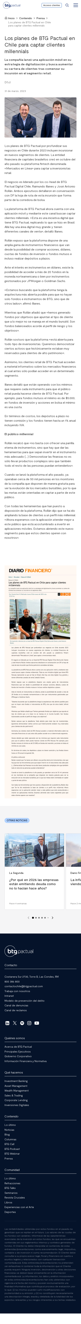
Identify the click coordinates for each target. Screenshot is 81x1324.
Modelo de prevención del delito (24, 1000)
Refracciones (12, 1183)
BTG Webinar (12, 1153)
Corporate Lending (16, 1100)
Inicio (11, 18)
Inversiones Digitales (17, 1105)
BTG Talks (10, 1187)
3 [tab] (38, 917)
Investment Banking (16, 1081)
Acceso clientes (51, 5)
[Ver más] (40, 681)
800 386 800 (12, 981)
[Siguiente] (52, 918)
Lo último (10, 1124)
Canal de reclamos (16, 1010)
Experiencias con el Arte (19, 1207)
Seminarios (11, 1192)
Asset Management (16, 1085)
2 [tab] (35, 917)
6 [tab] (48, 917)
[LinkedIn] (7, 1023)
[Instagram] (29, 1023)
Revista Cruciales (15, 1197)
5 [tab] (45, 917)
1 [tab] (32, 917)
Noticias (9, 1129)
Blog (7, 1134)
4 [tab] (42, 917)
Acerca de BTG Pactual (18, 1046)
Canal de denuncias (16, 1005)
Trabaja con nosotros (17, 991)
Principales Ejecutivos (18, 1051)
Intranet (9, 995)
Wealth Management (17, 1090)
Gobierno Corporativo (18, 1056)
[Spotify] (22, 1023)
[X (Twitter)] (15, 1023)
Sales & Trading (14, 1095)
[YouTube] (37, 1023)
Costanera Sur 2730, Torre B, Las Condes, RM (32, 976)
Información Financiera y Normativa (26, 1061)
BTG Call (9, 1144)
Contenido (25, 18)
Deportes (10, 1211)
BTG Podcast (12, 1148)
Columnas (10, 1139)
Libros (8, 1202)
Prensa (41, 18)
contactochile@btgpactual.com (24, 986)
